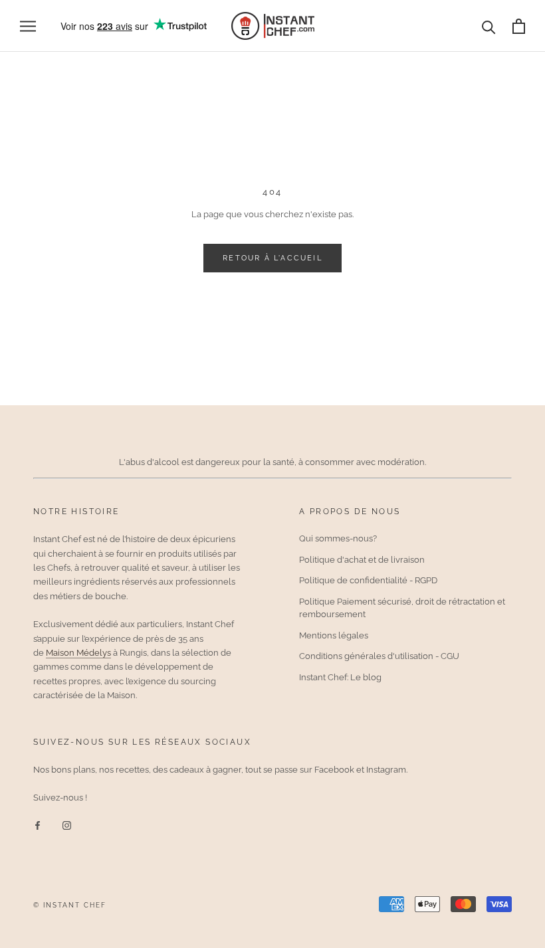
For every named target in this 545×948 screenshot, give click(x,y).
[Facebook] (37, 825)
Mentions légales (333, 635)
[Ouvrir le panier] (518, 26)
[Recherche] (489, 26)
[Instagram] (66, 825)
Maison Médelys (78, 653)
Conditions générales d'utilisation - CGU (379, 656)
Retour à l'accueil (272, 258)
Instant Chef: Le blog (340, 677)
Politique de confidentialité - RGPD (368, 580)
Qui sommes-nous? (338, 538)
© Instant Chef (69, 905)
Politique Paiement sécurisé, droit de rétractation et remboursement (402, 608)
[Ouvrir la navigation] (28, 26)
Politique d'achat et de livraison (362, 560)
